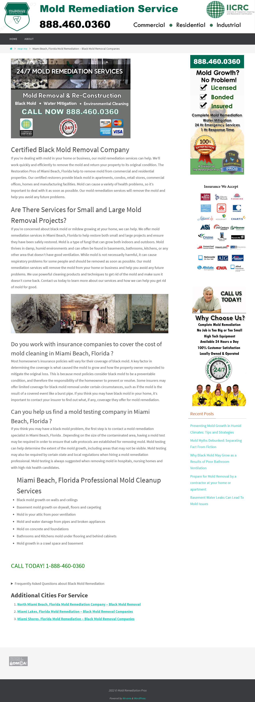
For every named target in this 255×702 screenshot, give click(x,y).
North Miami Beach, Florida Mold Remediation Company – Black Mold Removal (79, 604)
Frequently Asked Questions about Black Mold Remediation (59, 583)
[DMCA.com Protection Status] (18, 665)
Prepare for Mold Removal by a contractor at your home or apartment (213, 483)
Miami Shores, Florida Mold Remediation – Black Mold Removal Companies (75, 618)
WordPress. (140, 698)
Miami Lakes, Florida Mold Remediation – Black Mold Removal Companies (75, 611)
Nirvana (127, 698)
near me (22, 48)
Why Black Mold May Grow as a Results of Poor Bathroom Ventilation (213, 461)
